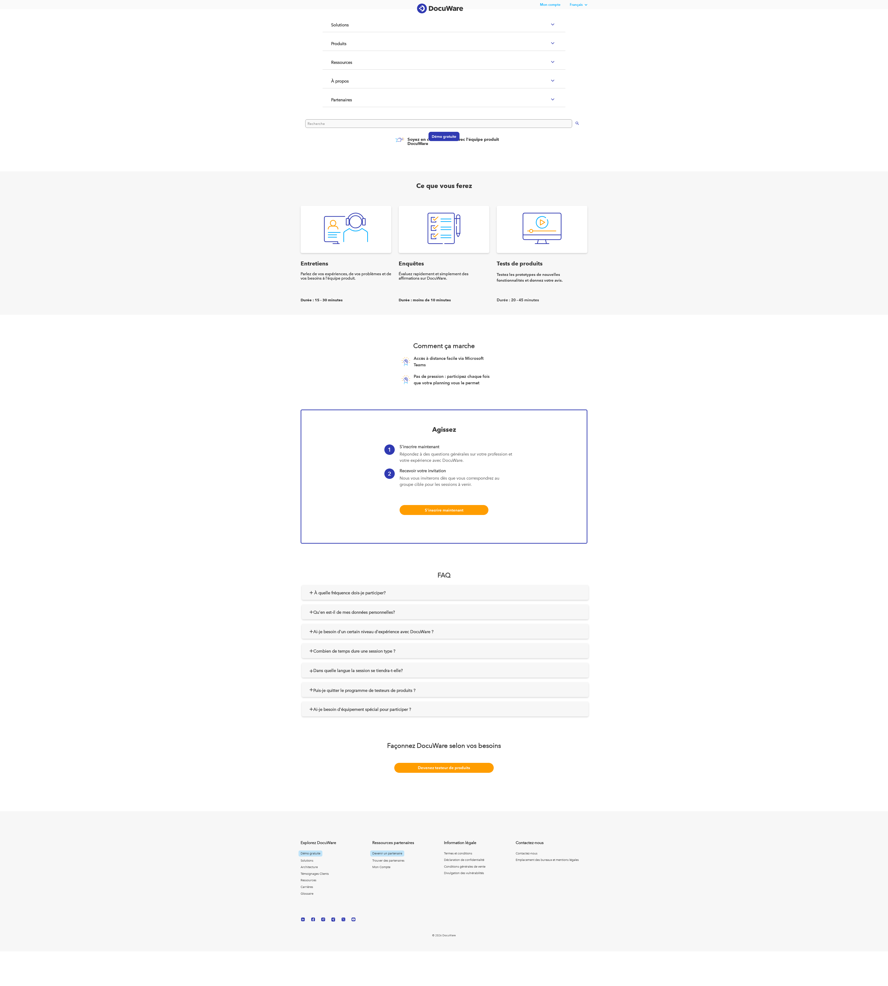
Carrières (307, 887)
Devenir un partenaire (387, 853)
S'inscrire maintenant (444, 510)
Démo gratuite (441, 154)
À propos (334, 99)
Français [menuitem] (576, 4)
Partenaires (336, 118)
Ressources (336, 81)
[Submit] (572, 141)
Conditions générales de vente (464, 866)
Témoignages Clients (315, 873)
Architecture (309, 867)
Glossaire (307, 893)
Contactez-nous (526, 853)
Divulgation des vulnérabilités (464, 873)
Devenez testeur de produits (444, 767)
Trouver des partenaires (388, 860)
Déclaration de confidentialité (464, 860)
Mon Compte (381, 867)
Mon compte (550, 4)
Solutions (334, 43)
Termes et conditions (458, 853)
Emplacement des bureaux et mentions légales (547, 860)
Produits (333, 62)
